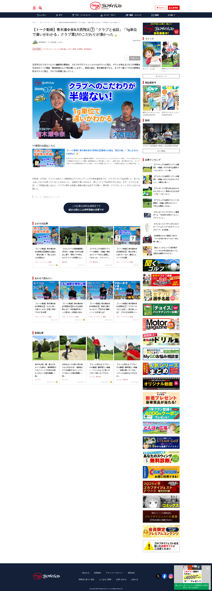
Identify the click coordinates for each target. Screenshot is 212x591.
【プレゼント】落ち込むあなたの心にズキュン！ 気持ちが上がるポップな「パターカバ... (166, 191)
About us (85, 573)
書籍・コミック (135, 15)
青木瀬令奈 (88, 49)
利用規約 (97, 573)
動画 (157, 15)
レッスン (42, 15)
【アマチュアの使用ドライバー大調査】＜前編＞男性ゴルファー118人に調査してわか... (166, 203)
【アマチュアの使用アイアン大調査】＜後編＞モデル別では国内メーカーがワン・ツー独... (166, 167)
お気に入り (135, 58)
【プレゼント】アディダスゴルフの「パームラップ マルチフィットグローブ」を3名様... (166, 227)
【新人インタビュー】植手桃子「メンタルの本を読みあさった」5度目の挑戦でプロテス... (166, 250)
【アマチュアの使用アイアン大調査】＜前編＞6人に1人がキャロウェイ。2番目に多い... (166, 179)
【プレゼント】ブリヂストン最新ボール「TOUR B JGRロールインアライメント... (166, 215)
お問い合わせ (121, 579)
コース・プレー (110, 15)
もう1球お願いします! (64, 49)
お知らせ (134, 579)
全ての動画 (161, 151)
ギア (60, 15)
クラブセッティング (49, 49)
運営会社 (131, 573)
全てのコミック (161, 76)
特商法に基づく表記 (86, 579)
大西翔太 (80, 49)
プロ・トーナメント (83, 15)
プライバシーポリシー (114, 573)
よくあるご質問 (105, 579)
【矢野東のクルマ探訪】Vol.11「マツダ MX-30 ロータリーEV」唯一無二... (166, 239)
